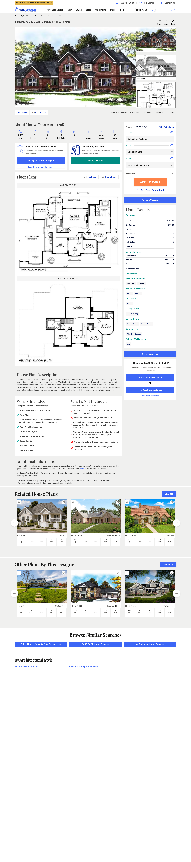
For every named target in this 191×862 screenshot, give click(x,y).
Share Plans (110, 177)
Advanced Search (55, 10)
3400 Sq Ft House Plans (94, 644)
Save (159, 24)
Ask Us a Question (150, 200)
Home (17, 16)
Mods (113, 10)
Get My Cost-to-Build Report (41, 160)
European (131, 283)
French (141, 283)
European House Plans (36, 16)
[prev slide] (14, 523)
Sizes (88, 10)
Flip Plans (92, 177)
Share (172, 24)
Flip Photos (40, 112)
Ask (166, 24)
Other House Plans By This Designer (39, 644)
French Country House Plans (83, 666)
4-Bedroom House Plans (148, 644)
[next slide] (176, 523)
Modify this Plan (95, 160)
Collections (100, 10)
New (70, 10)
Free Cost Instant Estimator (150, 390)
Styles (79, 10)
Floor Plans (22, 113)
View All (166, 565)
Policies (83, 468)
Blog (122, 10)
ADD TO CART (150, 182)
